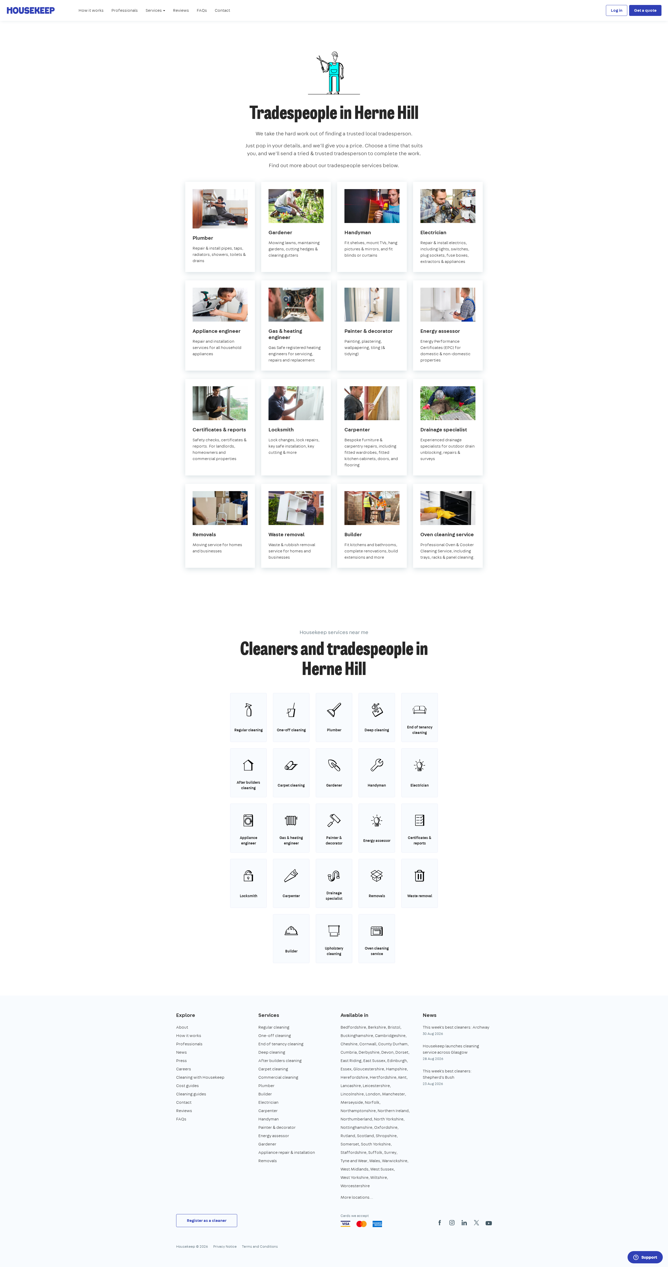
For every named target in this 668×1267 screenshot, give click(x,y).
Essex (346, 1069)
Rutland (348, 1135)
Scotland (365, 1135)
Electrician (268, 1102)
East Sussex (374, 1060)
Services (268, 1014)
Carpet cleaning (273, 1069)
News (181, 1052)
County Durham (393, 1044)
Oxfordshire (385, 1127)
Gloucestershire (368, 1069)
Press (181, 1060)
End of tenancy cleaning (280, 1044)
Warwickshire (394, 1160)
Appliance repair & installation (286, 1152)
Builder (265, 1094)
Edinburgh (397, 1060)
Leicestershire (376, 1085)
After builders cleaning (280, 1060)
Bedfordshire (353, 1027)
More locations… (357, 1197)
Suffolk (375, 1152)
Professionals (124, 10)
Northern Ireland (393, 1110)
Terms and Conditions (260, 1246)
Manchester (393, 1094)
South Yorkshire (376, 1144)
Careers (183, 1069)
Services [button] (154, 10)
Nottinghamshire (356, 1127)
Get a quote (645, 10)
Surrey (390, 1152)
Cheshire (349, 1044)
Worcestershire (355, 1185)
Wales (374, 1160)
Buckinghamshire (357, 1035)
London (373, 1094)
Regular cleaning (273, 1027)
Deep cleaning (271, 1052)
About (182, 1027)
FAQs (202, 10)
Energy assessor (273, 1135)
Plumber (266, 1085)
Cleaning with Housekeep (200, 1077)
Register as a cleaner (206, 1220)
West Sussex (382, 1169)
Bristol (394, 1027)
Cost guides (187, 1085)
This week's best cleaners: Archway (456, 1027)
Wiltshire (378, 1177)
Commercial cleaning (278, 1077)
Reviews (181, 10)
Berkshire (377, 1027)
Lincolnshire (352, 1094)
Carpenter (268, 1110)
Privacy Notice (225, 1246)
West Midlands (354, 1169)
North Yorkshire (388, 1119)
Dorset (401, 1052)
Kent (402, 1077)
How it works (91, 10)
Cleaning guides (191, 1094)
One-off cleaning (274, 1035)
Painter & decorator (277, 1127)
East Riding (351, 1060)
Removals (267, 1160)
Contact (222, 10)
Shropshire (386, 1135)
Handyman (268, 1119)
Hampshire (396, 1069)
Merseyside (352, 1102)
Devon (387, 1052)
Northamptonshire (358, 1110)
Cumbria (349, 1052)
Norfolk (372, 1102)
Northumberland (356, 1119)
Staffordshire (353, 1152)
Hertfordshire (383, 1077)
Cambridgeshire (390, 1035)
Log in (616, 10)
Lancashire (351, 1085)
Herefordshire (354, 1077)
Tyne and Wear (354, 1160)
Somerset (350, 1144)
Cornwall (367, 1044)
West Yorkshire (354, 1177)
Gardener (267, 1144)
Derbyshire (369, 1052)
